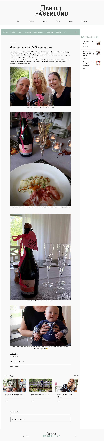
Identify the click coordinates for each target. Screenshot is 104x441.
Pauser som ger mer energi (40, 394)
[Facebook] (23, 436)
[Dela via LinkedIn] (19, 361)
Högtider (58, 32)
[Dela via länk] (23, 361)
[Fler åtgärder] (70, 43)
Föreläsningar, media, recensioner (34, 32)
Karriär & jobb (14, 356)
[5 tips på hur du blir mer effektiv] (66, 385)
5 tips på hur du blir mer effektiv (65, 395)
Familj (19, 32)
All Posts (5, 32)
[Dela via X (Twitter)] (15, 361)
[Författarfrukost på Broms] (14, 385)
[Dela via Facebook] (11, 361)
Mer (65, 32)
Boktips (13, 32)
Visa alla (76, 375)
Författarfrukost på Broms (14, 394)
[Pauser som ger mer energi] (40, 385)
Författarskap (49, 32)
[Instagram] (27, 436)
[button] (84, 21)
